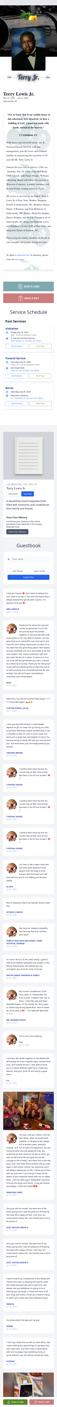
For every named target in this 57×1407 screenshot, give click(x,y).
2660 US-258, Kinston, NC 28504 (25, 370)
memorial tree (23, 254)
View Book (13, 494)
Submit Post (28, 577)
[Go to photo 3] (29, 1128)
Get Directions (16, 346)
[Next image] (51, 1111)
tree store (19, 259)
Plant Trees (40, 346)
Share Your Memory (17, 531)
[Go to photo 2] (27, 1128)
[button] (28, 1111)
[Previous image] (5, 1111)
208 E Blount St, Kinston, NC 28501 (26, 341)
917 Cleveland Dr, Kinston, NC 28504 (27, 398)
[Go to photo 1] (26, 1128)
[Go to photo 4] (30, 1128)
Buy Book (28, 494)
